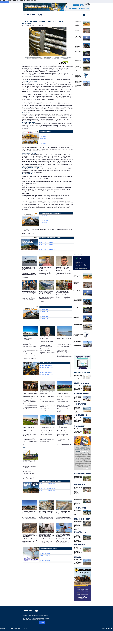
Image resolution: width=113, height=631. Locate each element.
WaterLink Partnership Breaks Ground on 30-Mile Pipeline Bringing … (29, 461)
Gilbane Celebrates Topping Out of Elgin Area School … (30, 467)
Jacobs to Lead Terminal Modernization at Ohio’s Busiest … (47, 442)
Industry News (25, 253)
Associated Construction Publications (11, 628)
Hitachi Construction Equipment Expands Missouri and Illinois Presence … (63, 439)
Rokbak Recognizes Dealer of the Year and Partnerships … (30, 408)
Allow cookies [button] (6, 2)
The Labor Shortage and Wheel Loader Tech (78, 326)
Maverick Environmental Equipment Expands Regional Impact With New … (64, 444)
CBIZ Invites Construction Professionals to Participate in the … (64, 402)
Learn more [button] (33, 0)
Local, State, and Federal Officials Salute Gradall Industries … (64, 426)
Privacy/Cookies (109, 628)
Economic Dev (43, 413)
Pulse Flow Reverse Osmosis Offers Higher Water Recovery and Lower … (78, 502)
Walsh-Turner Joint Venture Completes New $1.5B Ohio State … (47, 426)
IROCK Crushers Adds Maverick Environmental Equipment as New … (30, 359)
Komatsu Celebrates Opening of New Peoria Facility (29, 435)
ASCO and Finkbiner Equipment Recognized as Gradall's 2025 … (29, 438)
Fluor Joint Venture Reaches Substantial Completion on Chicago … (30, 355)
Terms (103, 628)
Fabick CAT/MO (43, 133)
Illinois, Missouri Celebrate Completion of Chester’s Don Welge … (64, 338)
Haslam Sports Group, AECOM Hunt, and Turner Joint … (30, 470)
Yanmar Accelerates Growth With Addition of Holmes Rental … (30, 426)
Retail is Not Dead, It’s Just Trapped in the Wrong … (78, 377)
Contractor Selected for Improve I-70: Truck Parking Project (47, 402)
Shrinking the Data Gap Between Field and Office (77, 275)
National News (79, 18)
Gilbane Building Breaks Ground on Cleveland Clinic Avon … (30, 343)
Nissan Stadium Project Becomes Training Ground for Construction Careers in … (78, 431)
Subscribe (42, 622)
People (41, 323)
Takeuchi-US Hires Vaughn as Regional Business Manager (46, 346)
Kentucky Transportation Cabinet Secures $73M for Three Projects (64, 343)
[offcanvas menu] (88, 15)
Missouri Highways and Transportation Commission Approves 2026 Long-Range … (63, 351)
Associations (26, 378)
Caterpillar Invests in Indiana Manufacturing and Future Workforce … (63, 410)
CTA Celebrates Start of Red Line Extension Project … (30, 474)
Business (59, 413)
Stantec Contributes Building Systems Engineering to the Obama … (64, 356)
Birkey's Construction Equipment (47, 240)
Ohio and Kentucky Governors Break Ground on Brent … (47, 406)
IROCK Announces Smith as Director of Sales (47, 353)
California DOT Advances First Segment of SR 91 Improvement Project (78, 388)
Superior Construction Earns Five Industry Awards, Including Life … (30, 392)
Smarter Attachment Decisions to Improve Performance (77, 46)
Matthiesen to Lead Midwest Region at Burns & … (30, 351)
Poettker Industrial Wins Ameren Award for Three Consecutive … (64, 392)
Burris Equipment (44, 215)
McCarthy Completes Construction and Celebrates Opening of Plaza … (47, 438)
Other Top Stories (26, 498)
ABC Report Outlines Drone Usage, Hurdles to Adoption (78, 334)
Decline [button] (1, 2)
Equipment (25, 413)
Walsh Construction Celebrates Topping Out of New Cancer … (29, 347)
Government (43, 378)
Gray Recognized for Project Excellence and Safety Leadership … (30, 401)
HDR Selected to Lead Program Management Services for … (46, 435)
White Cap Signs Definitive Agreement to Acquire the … (63, 435)
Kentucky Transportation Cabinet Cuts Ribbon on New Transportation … (47, 398)
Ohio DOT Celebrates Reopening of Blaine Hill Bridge (47, 392)
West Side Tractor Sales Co (46, 365)
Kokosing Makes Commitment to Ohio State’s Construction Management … (64, 398)
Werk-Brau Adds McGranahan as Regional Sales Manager (46, 349)
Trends (59, 378)
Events (24, 447)
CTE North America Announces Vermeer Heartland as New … (29, 431)
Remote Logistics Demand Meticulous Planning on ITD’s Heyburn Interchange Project (78, 525)
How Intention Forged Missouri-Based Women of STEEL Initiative (30, 404)
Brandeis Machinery (45, 551)
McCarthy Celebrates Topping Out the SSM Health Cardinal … (47, 431)
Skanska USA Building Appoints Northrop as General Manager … (46, 342)
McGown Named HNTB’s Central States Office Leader (46, 337)
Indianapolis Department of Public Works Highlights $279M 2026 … (47, 409)
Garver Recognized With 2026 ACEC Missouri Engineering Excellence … (30, 397)
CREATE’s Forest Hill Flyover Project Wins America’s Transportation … (29, 338)
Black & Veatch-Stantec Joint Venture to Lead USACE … (63, 347)
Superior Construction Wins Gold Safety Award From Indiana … (64, 406)
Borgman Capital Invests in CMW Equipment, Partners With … (64, 431)
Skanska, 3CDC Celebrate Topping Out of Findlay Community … (30, 478)
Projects (59, 323)
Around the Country (79, 349)
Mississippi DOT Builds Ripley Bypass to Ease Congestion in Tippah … (77, 410)
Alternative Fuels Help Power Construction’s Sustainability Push (78, 84)
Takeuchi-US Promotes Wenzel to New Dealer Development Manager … (30, 443)
